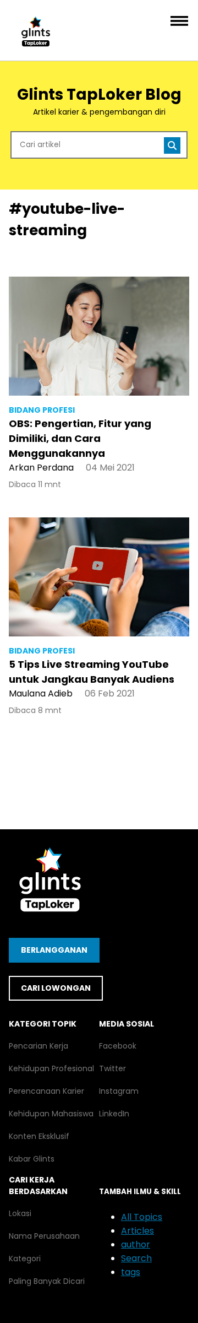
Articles (137, 1230)
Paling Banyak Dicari (47, 1281)
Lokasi (20, 1213)
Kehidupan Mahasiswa (51, 1113)
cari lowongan (56, 987)
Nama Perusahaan (44, 1235)
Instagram (119, 1091)
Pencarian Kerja (38, 1045)
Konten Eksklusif (39, 1136)
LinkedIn (114, 1113)
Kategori (25, 1258)
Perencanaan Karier (46, 1091)
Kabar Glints (31, 1158)
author (135, 1244)
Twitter (112, 1068)
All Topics (141, 1217)
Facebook (117, 1045)
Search (136, 1258)
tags (130, 1272)
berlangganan (54, 949)
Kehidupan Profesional (51, 1068)
